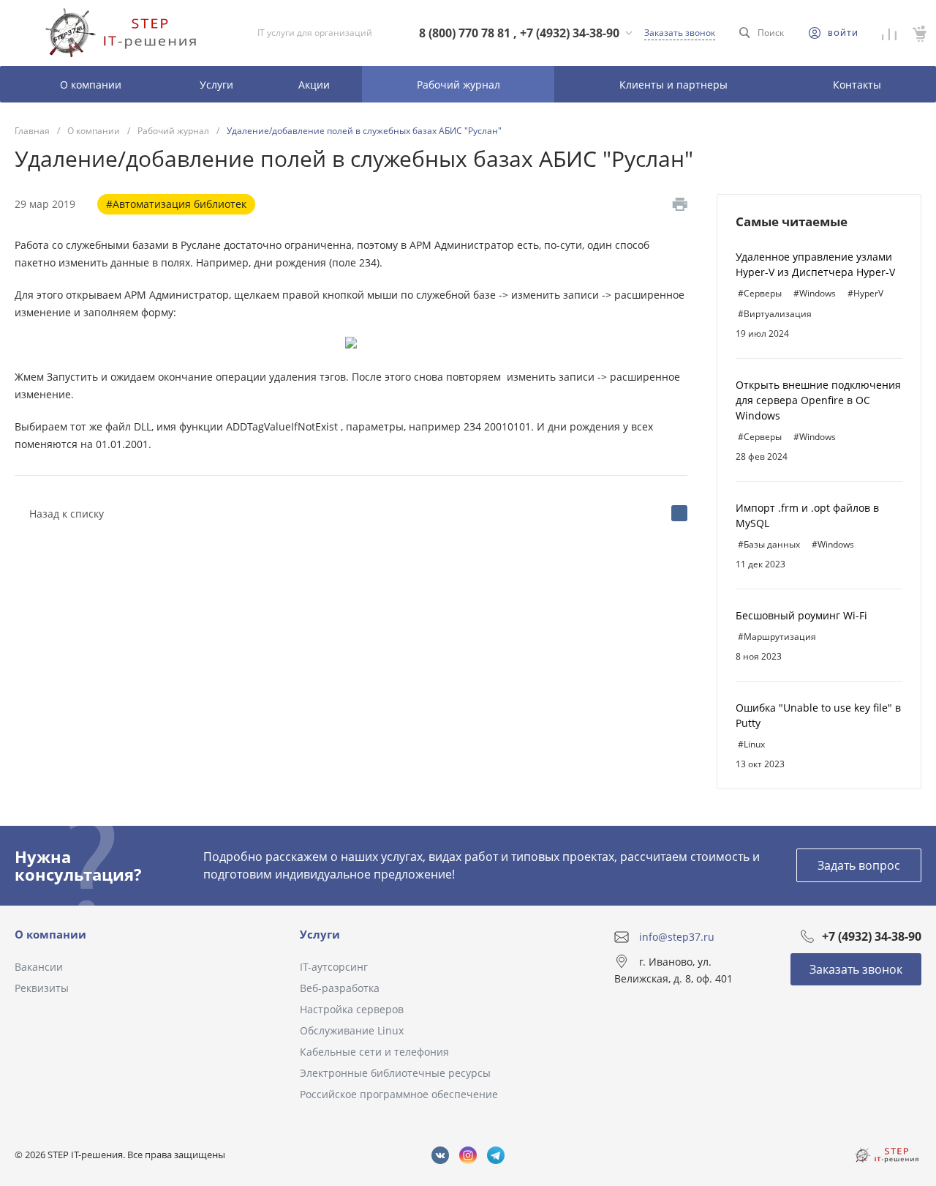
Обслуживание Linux (352, 1030)
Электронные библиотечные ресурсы (395, 1073)
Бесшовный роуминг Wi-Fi (801, 615)
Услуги (320, 934)
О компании (50, 934)
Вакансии (39, 967)
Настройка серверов (352, 1009)
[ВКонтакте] (679, 513)
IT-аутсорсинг (334, 967)
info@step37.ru (676, 937)
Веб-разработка (340, 988)
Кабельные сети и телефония (374, 1052)
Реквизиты (42, 988)
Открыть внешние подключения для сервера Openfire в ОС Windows (818, 400)
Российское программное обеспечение (399, 1094)
